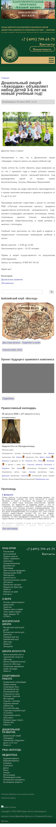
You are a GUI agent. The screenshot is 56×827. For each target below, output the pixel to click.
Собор (51, 468)
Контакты (47, 44)
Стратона (30, 464)
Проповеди (8, 568)
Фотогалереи (9, 775)
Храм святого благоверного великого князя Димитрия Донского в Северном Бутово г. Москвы (27, 816)
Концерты (7, 763)
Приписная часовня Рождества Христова (12, 586)
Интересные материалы (14, 780)
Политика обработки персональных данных (17, 794)
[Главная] (10, 54)
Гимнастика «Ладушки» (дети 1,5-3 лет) (13, 741)
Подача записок (10, 556)
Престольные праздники (14, 570)
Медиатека (9, 755)
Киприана (5, 468)
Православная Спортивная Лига (11, 685)
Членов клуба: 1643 (12, 349)
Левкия (48, 457)
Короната (5, 461)
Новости (7, 589)
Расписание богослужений (9, 552)
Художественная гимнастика (11, 704)
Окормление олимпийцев (14, 682)
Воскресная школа (11, 622)
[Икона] (11, 442)
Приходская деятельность (9, 576)
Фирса (42, 457)
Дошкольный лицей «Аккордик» (12, 737)
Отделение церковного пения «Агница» (13, 667)
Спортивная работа (11, 677)
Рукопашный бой (10, 691)
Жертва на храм (10, 592)
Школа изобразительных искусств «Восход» (14, 662)
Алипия (19, 468)
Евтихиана (48, 464)
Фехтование (8, 698)
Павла (40, 461)
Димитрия (5, 476)
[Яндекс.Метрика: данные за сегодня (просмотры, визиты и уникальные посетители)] (8, 807)
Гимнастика (8, 722)
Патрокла (28, 461)
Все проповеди (10, 528)
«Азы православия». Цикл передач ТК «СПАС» (12, 614)
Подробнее (8, 398)
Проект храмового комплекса (11, 559)
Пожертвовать (42, 49)
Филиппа (39, 464)
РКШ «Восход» (11, 749)
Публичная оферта (8, 798)
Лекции (6, 772)
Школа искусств (13, 651)
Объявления (7, 283)
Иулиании (50, 461)
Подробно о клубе (31, 342)
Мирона (51, 453)
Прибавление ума (42, 479)
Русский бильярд (11, 708)
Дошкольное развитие (12, 279)
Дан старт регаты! (11, 342)
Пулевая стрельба (11, 696)
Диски (6, 768)
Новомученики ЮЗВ (12, 573)
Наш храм (9, 548)
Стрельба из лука (11, 694)
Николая (32, 472)
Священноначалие (11, 563)
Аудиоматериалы (11, 758)
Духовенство (9, 566)
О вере (6, 599)
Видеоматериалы (11, 761)
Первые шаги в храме (13, 609)
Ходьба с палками (11, 701)
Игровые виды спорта (13, 720)
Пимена (19, 457)
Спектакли (8, 765)
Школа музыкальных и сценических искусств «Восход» (13, 656)
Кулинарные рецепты (12, 782)
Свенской (24, 476)
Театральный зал (11, 637)
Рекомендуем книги (12, 777)
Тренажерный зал (11, 689)
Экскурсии (8, 646)
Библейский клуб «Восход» (11, 640)
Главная (5, 78)
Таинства (7, 607)
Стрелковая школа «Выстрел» (11, 716)
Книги (5, 770)
